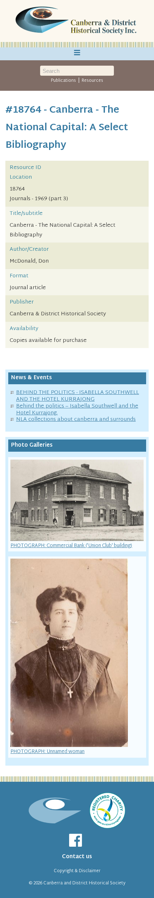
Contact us (77, 857)
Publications (63, 81)
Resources (92, 81)
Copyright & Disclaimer (77, 871)
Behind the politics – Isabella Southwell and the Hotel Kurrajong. (77, 409)
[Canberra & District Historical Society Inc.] (77, 21)
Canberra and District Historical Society (84, 883)
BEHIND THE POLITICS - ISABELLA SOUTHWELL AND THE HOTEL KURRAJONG (77, 396)
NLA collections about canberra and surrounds (76, 419)
